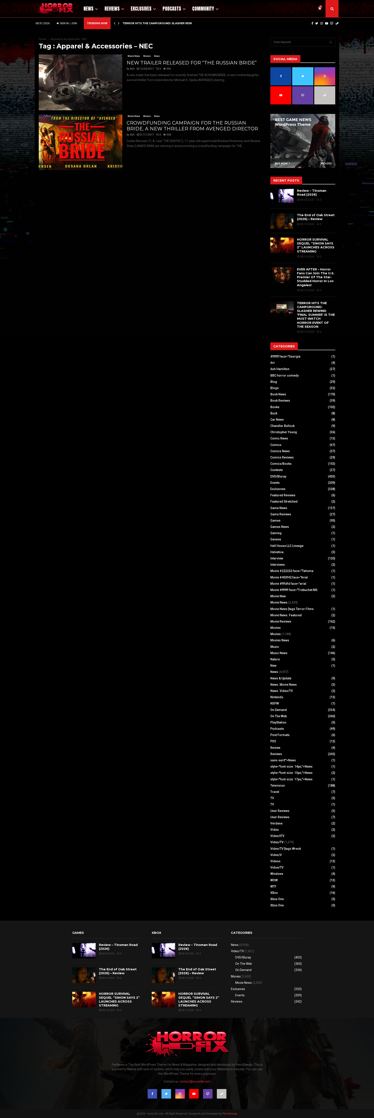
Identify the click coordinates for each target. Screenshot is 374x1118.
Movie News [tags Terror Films (292, 609)
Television (277, 785)
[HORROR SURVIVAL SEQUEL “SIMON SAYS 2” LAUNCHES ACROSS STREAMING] (282, 245)
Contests (276, 470)
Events (275, 482)
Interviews (277, 564)
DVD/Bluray (278, 476)
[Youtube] (326, 23)
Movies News (279, 640)
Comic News (279, 438)
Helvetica (277, 552)
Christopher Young (283, 432)
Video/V (276, 855)
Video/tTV (277, 836)
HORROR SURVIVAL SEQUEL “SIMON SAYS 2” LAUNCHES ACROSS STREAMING (315, 245)
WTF (273, 886)
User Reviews (279, 811)
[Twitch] (331, 23)
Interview (276, 558)
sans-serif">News (283, 760)
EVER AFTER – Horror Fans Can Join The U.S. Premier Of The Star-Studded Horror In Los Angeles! (315, 277)
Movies (147, 56)
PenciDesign (229, 1113)
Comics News (280, 451)
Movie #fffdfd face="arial (288, 583)
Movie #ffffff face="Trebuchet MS (294, 590)
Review (275, 747)
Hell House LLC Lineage (286, 546)
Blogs (274, 388)
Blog (273, 381)
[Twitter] (316, 23)
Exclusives (141, 8)
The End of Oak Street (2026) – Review (316, 217)
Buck (273, 413)
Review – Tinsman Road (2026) (311, 192)
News (89, 8)
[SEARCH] (330, 42)
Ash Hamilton (279, 369)
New (273, 665)
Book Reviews (280, 400)
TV (272, 798)
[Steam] (337, 23)
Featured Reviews (282, 495)
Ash (132, 68)
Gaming (276, 533)
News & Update (280, 678)
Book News (278, 394)
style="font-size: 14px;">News (291, 766)
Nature (275, 659)
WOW (274, 880)
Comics (275, 445)
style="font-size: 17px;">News (291, 779)
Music (274, 646)
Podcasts (172, 8)
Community (203, 8)
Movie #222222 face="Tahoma (291, 571)
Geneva (275, 539)
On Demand (278, 710)
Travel (274, 792)
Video (274, 829)
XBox (274, 892)
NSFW (274, 703)
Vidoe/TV (277, 867)
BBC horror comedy (284, 375)
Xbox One (277, 899)
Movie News (134, 56)
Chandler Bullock (282, 426)
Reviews (112, 8)
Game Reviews (280, 514)
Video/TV (277, 842)
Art (272, 362)
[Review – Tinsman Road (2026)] (282, 196)
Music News (278, 653)
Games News (279, 527)
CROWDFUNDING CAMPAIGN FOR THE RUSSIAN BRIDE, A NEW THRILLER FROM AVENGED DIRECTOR (192, 126)
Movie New (278, 596)
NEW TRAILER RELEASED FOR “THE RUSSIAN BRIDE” (192, 63)
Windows (276, 873)
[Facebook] (312, 23)
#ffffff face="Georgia (285, 356)
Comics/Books (281, 463)
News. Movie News (283, 684)
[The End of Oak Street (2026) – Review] (282, 221)
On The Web (278, 716)
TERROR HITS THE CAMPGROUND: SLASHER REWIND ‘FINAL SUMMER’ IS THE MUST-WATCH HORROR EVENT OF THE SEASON (316, 315)
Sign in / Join (68, 23)
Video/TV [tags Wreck (285, 848)
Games (275, 520)
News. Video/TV (281, 691)
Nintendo (276, 697)
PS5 (273, 741)
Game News (278, 508)
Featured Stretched (284, 501)
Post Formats (280, 735)
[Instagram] (321, 23)
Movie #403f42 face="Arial (289, 577)
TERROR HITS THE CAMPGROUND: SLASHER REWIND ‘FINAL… (166, 23)
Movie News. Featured (286, 615)
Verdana (276, 823)
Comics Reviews (282, 457)
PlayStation (278, 722)
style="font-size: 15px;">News (291, 773)
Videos (275, 861)
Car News (277, 419)
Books (274, 407)
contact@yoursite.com (195, 1081)
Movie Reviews (280, 621)
